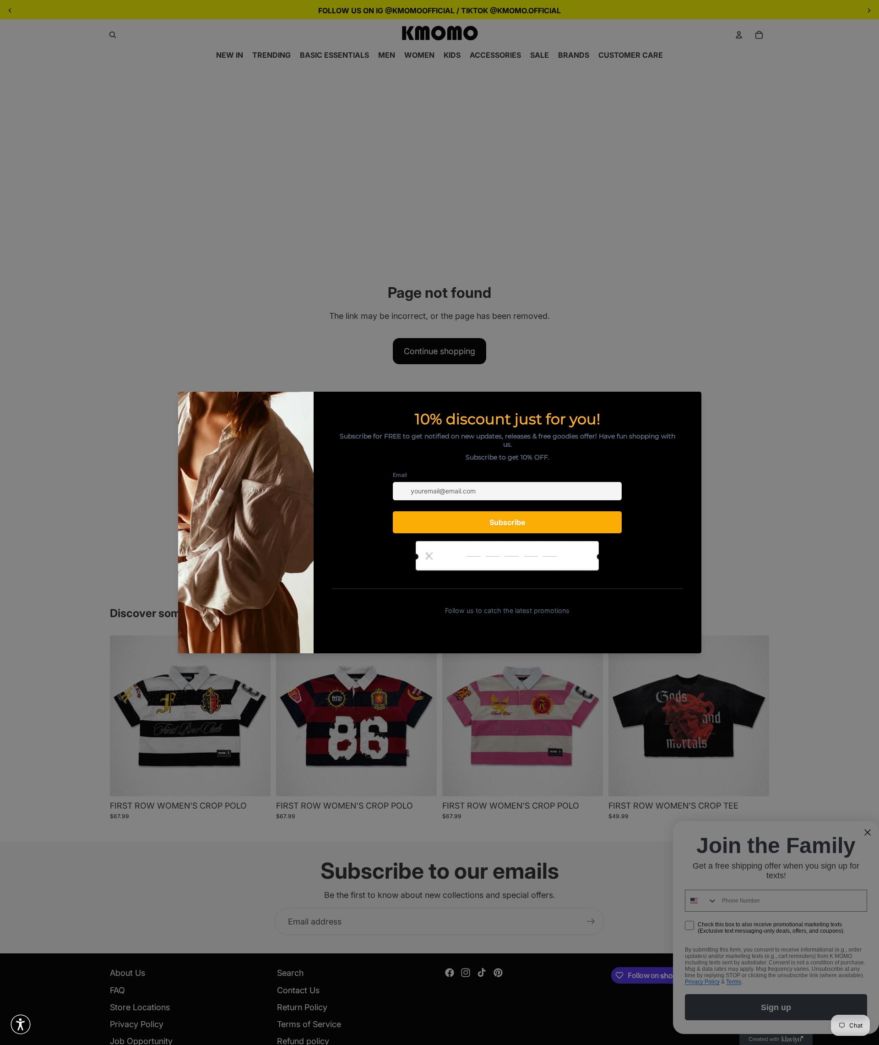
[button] (20, 1024)
